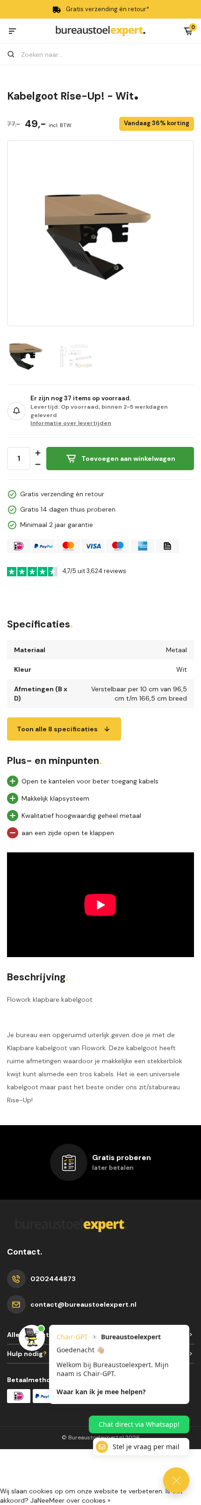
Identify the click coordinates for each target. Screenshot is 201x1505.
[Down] (38, 464)
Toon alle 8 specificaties (57, 729)
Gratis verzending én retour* (107, 9)
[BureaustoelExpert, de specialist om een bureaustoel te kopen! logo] (100, 30)
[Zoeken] (15, 54)
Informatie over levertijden (70, 423)
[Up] (38, 453)
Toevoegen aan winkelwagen (128, 458)
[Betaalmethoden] (18, 546)
